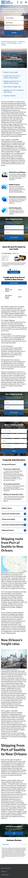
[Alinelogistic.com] (7, 2)
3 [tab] (14, 269)
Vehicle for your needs (11, 72)
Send (14, 451)
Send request (14, 237)
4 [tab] (16, 269)
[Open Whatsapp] (21, 2)
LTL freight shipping (14, 272)
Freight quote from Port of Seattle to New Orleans (12, 77)
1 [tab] (10, 269)
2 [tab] (12, 269)
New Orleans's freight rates (12, 86)
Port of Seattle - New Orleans (8, 290)
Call (14, 833)
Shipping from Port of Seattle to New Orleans (14, 91)
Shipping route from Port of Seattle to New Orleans (12, 82)
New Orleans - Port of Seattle (8, 297)
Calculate (14, 32)
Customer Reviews (10, 95)
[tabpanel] (13, 259)
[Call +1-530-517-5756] (17, 2)
